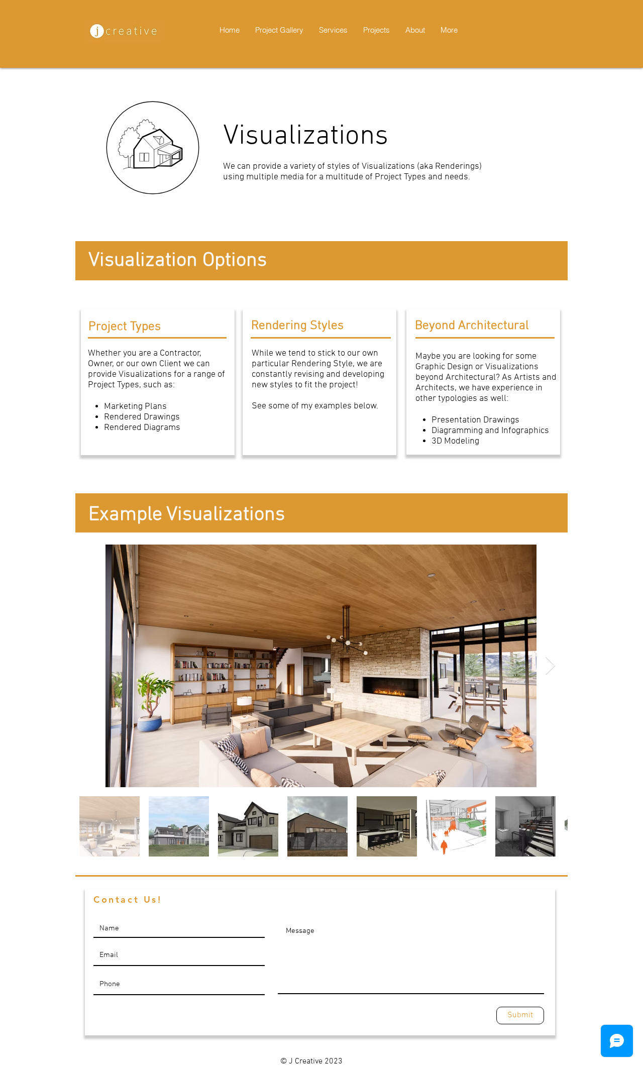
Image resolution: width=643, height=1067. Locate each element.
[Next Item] (550, 666)
